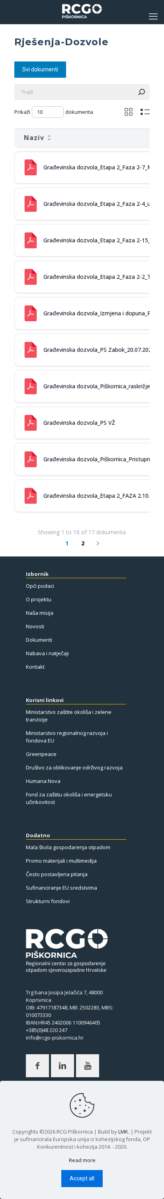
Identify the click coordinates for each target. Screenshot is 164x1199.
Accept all (82, 1178)
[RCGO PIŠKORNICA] (82, 16)
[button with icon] (37, 1065)
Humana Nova (43, 781)
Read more (82, 1160)
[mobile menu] (153, 16)
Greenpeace (41, 754)
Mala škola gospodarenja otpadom (68, 847)
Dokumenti (39, 639)
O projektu (38, 599)
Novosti (35, 626)
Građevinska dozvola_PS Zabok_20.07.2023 (99, 349)
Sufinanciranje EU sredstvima (61, 887)
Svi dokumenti (40, 69)
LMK (123, 1131)
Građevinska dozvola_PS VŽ (79, 422)
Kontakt (35, 666)
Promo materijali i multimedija (61, 860)
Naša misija (39, 612)
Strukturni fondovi (48, 901)
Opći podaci (40, 585)
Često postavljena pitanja (57, 874)
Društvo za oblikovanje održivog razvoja (74, 767)
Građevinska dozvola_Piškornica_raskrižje (96, 386)
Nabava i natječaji (47, 653)
